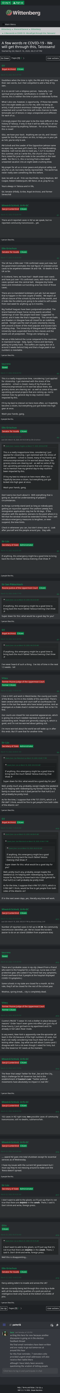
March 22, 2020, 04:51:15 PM (11, 1068)
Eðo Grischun (9, 248)
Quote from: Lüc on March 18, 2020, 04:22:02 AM (22, 600)
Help (19, 1387)
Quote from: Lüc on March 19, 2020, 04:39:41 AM (22, 834)
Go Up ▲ (39, 1387)
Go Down (5, 58)
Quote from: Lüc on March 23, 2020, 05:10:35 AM (22, 1241)
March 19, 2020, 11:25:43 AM (11, 828)
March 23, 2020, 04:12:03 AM (11, 1151)
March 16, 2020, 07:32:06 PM (11, 215)
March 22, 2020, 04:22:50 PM (11, 1015)
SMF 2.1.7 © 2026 (24, 1390)
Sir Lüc (5, 541)
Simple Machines (36, 1390)
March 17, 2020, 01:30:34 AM (11, 258)
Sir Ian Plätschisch (12, 584)
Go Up (4, 1308)
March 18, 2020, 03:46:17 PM (11, 594)
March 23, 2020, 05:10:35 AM (11, 1194)
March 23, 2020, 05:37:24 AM (11, 1235)
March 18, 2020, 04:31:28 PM (11, 639)
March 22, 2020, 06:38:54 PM (11, 1111)
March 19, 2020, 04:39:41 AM (11, 752)
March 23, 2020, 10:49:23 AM (11, 1277)
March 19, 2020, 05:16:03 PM (11, 919)
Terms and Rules (28, 1387)
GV (3, 65)
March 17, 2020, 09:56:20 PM (11, 373)
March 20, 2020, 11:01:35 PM (11, 962)
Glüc (4, 1225)
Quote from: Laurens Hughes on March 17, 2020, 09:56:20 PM (26, 446)
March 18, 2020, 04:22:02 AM (11, 551)
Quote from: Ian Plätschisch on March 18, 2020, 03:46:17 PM (26, 758)
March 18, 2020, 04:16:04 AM (11, 437)
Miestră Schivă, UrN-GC (15, 205)
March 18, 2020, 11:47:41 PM (11, 691)
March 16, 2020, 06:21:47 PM (11, 75)
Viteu (5, 678)
